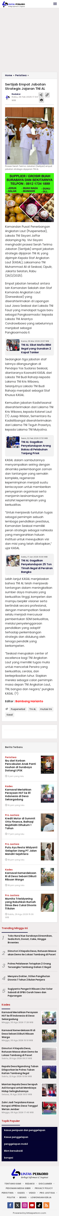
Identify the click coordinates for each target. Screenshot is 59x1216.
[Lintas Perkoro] (13, 4)
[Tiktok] (39, 1205)
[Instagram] (25, 1205)
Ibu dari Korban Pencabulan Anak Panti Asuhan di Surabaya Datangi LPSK (20, 765)
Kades (9, 786)
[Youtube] (32, 1205)
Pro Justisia (12, 815)
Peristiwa (10, 757)
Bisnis (23, 1197)
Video (32, 1192)
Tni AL (32, 709)
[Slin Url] (47, 95)
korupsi (8, 1157)
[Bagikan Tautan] (41, 95)
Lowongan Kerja (41, 1197)
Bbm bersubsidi (13, 1150)
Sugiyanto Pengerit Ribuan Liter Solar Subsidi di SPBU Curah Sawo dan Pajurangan (30, 992)
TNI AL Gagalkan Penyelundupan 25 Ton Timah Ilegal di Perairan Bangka (37, 566)
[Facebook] (10, 1205)
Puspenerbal (18, 709)
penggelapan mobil (16, 1144)
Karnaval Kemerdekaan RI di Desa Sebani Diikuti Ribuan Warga (20, 876)
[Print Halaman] (41, 100)
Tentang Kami (12, 1183)
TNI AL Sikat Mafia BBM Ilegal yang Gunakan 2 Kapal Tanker (36, 348)
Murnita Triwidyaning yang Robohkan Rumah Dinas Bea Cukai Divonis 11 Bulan (20, 903)
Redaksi (30, 1183)
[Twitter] (17, 1205)
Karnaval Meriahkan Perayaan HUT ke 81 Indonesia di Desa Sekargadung (18, 794)
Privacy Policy (44, 1188)
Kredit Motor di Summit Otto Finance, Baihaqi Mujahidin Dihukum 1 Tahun (20, 823)
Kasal (10, 714)
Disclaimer (45, 1183)
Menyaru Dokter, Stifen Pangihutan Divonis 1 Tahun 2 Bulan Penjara (29, 978)
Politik (11, 1197)
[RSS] (46, 1205)
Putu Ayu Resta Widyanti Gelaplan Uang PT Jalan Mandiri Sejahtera (21, 851)
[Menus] (55, 4)
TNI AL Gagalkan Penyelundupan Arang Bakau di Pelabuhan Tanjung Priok (36, 447)
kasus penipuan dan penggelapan (24, 1130)
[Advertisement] (29, 40)
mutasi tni (46, 709)
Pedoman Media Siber (18, 1188)
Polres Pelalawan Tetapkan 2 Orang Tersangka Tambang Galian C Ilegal (29, 965)
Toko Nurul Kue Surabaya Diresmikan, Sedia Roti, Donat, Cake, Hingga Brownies (30, 939)
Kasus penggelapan (16, 1137)
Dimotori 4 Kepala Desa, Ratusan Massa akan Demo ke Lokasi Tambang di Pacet (32, 952)
